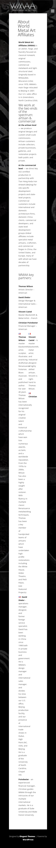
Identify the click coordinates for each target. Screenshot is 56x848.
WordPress (28, 839)
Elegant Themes (27, 836)
